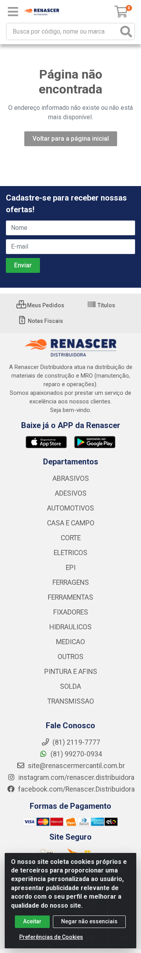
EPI (71, 567)
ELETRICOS (70, 553)
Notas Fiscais (45, 321)
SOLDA (70, 686)
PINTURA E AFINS (70, 671)
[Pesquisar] (126, 31)
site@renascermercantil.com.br (76, 766)
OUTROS (70, 657)
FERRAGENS (70, 582)
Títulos (105, 305)
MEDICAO (70, 642)
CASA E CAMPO (70, 523)
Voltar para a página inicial (71, 138)
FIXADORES (70, 612)
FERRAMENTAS (70, 597)
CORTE (71, 538)
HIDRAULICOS (70, 627)
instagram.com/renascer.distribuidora (75, 777)
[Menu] (13, 12)
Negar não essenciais (89, 921)
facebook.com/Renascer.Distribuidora (75, 789)
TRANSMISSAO (70, 701)
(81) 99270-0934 (75, 754)
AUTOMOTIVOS (70, 508)
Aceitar (32, 921)
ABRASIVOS (70, 478)
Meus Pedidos (45, 305)
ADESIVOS (71, 493)
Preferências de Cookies (51, 937)
